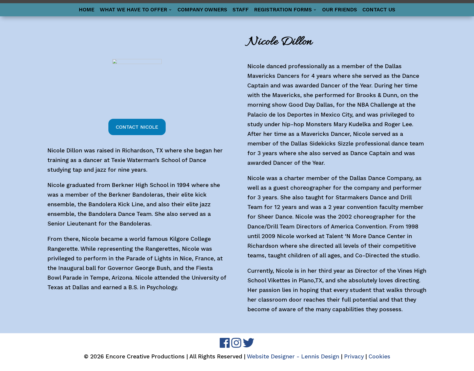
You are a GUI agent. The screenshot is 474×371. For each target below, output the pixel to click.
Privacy (354, 356)
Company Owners (202, 10)
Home (86, 10)
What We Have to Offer (133, 10)
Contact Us (378, 10)
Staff (241, 10)
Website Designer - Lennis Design (293, 356)
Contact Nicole (137, 127)
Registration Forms (283, 10)
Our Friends (339, 10)
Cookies (379, 356)
